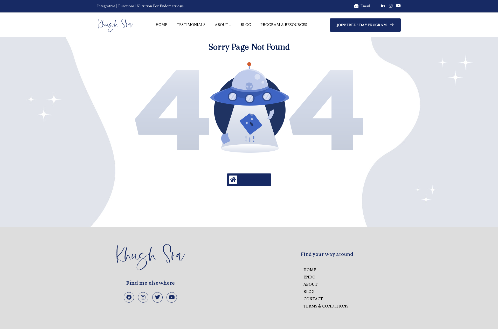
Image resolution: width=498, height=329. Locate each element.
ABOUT (310, 284)
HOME (309, 269)
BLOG (308, 291)
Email (365, 6)
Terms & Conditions (325, 306)
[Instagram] (143, 297)
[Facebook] (129, 297)
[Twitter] (157, 297)
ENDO (309, 276)
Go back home (254, 179)
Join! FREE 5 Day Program (362, 25)
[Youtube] (172, 297)
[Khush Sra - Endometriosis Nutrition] (115, 25)
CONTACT (313, 298)
